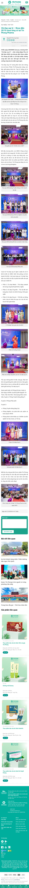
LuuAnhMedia (16, 879)
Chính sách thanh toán (21, 828)
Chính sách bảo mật (20, 821)
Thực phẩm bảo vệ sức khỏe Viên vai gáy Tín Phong (14, 643)
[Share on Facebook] (7, 40)
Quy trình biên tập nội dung (6, 824)
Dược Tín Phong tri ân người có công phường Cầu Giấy (13, 583)
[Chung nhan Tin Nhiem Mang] (4, 854)
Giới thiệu (3, 819)
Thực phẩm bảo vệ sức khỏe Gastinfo (13, 728)
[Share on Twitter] (9, 40)
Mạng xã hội (3, 843)
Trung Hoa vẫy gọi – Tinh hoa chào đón (14, 605)
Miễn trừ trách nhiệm (20, 824)
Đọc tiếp (5, 652)
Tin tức (7, 19)
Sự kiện (12, 19)
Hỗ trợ (17, 817)
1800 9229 (12, 809)
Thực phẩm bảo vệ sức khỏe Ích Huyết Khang (13, 772)
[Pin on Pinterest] (11, 40)
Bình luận (5, 517)
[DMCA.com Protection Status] (9, 850)
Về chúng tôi (4, 817)
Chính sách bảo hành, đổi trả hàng (21, 831)
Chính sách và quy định (7, 821)
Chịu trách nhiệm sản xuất (6, 828)
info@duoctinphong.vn (15, 810)
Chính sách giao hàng (20, 826)
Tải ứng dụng (4, 838)
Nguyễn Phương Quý (13, 38)
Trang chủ (3, 19)
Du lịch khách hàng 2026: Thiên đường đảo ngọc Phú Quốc (14, 560)
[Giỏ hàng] (27, 2)
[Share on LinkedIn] (13, 40)
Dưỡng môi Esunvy (8, 685)
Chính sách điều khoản (21, 819)
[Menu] (2, 3)
